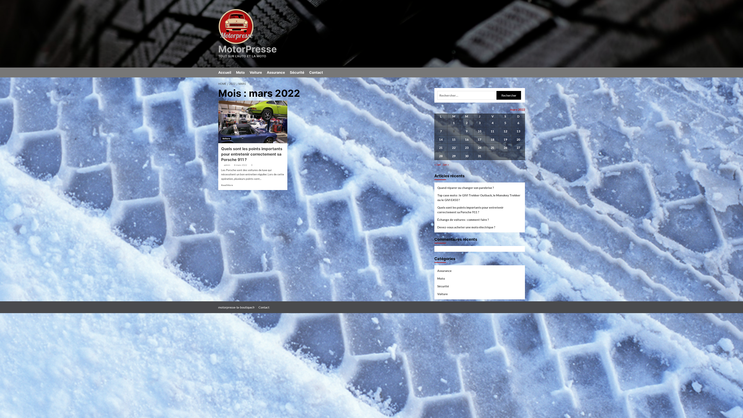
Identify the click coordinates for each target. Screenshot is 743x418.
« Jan (437, 164)
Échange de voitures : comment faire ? (463, 219)
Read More (227, 185)
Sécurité (297, 72)
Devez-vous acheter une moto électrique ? (466, 227)
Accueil (224, 72)
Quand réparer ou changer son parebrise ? (465, 187)
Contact (316, 72)
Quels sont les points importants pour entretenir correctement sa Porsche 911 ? (251, 154)
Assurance (276, 72)
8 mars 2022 (240, 165)
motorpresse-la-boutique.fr (236, 307)
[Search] (522, 72)
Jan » (446, 164)
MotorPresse (247, 49)
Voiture (256, 72)
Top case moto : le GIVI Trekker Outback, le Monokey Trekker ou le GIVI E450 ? (478, 198)
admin (227, 165)
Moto (240, 72)
